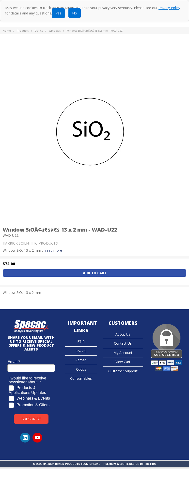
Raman (81, 360)
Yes (58, 13)
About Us (122, 334)
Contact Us (123, 343)
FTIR (81, 341)
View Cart (122, 361)
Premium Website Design (121, 464)
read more (53, 250)
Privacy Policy (169, 7)
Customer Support (123, 371)
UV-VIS (81, 351)
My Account (122, 352)
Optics (81, 369)
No (74, 13)
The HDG (150, 464)
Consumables (81, 378)
